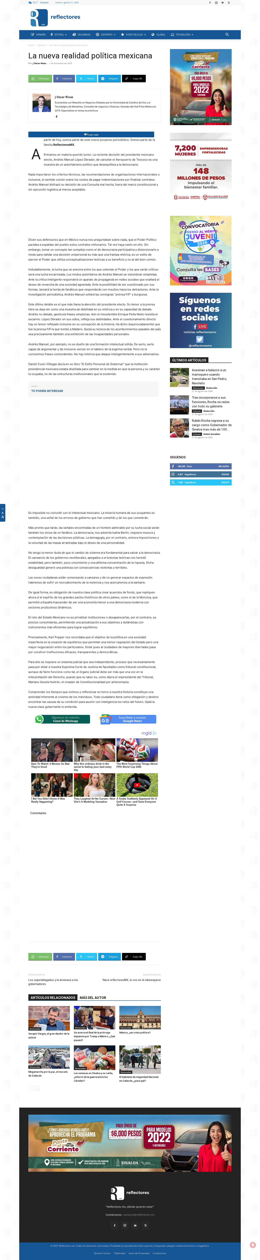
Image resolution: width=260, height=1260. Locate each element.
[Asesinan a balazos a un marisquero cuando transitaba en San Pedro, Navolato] (179, 377)
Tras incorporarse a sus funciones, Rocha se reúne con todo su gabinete (210, 402)
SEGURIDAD (84, 34)
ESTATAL (59, 34)
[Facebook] (210, 2)
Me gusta (224, 466)
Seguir (225, 474)
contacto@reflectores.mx (138, 1215)
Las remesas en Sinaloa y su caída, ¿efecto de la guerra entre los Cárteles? (93, 1077)
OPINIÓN (40, 34)
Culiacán (197, 411)
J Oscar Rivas (39, 63)
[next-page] (36, 1088)
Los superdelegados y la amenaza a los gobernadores (53, 982)
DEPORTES (106, 34)
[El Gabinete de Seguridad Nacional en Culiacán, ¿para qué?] (140, 1059)
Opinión (41, 45)
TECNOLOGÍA (183, 34)
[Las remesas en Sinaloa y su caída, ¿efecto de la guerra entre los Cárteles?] (94, 1057)
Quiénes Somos (102, 1253)
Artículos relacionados (53, 998)
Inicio (31, 45)
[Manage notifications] (253, 1245)
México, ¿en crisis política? (135, 1032)
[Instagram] (216, 2)
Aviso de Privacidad (139, 1253)
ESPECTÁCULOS (134, 34)
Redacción (211, 387)
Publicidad (119, 1253)
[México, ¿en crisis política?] (140, 1017)
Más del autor (93, 998)
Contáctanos (159, 1253)
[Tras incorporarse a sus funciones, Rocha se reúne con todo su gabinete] (179, 404)
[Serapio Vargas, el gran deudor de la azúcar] (49, 1018)
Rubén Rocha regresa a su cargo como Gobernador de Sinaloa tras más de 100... (212, 425)
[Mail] (222, 2)
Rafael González (211, 434)
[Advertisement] (157, 16)
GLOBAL (160, 34)
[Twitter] (229, 2)
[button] (227, 35)
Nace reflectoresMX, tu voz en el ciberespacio (132, 980)
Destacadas (35, 1028)
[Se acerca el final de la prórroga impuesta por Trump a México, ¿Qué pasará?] (94, 1017)
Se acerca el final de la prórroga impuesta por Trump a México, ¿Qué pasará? (94, 1036)
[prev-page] (30, 1088)
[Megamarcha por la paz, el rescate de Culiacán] (49, 1057)
